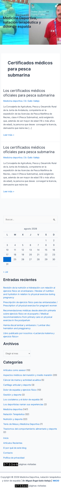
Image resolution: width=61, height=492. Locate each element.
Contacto (8, 452)
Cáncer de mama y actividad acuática (22, 380)
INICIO (56, 480)
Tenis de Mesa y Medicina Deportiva (21, 424)
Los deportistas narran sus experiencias (23, 404)
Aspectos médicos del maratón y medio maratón (27, 375)
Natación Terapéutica (13, 414)
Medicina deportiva (12, 101)
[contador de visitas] (10, 464)
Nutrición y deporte (13, 419)
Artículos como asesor (14, 370)
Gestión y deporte (12, 394)
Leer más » (8, 135)
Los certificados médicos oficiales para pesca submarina (28, 92)
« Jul (5, 272)
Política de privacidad (13, 457)
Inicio (6, 438)
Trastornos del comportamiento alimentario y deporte (30, 429)
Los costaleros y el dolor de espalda (21, 399)
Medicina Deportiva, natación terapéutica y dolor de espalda (22, 22)
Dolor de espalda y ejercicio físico (20, 390)
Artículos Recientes (12, 443)
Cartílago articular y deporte (17, 385)
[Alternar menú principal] (55, 22)
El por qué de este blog (14, 448)
